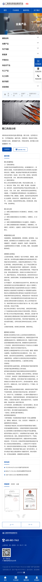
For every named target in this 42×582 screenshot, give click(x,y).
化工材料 (5, 76)
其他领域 (5, 87)
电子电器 (5, 49)
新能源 (4, 54)
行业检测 (16, 10)
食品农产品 (6, 65)
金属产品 (5, 44)
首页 (5, 10)
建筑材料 (5, 38)
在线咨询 (6, 149)
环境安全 (5, 60)
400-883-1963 (21, 149)
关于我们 (37, 10)
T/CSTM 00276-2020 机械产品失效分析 (17, 467)
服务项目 (26, 10)
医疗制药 (5, 81)
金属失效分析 (32, 94)
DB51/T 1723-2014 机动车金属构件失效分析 (18, 471)
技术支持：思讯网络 (33, 569)
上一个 (12, 525)
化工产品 (5, 71)
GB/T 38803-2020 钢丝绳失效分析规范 (16, 475)
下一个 (30, 525)
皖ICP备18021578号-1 (19, 569)
